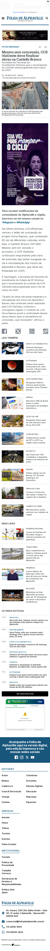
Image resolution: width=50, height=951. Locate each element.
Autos (5, 775)
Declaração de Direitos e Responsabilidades (11, 881)
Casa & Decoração (11, 791)
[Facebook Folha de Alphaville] (16, 757)
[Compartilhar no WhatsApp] (31, 331)
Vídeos (5, 828)
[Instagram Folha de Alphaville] (21, 757)
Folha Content (9, 844)
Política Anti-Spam (8, 891)
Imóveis (6, 817)
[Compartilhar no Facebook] (4, 331)
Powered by (6, 945)
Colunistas (31, 775)
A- (40, 47)
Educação (31, 791)
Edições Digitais (34, 786)
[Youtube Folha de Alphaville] (32, 757)
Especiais (31, 802)
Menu (3, 18)
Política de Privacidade (8, 863)
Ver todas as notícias (25, 694)
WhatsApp (23, 222)
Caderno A (7, 786)
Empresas (31, 796)
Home (5, 822)
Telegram (7, 222)
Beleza (5, 780)
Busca (47, 18)
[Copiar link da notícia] (45, 331)
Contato (6, 857)
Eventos (6, 839)
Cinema (5, 802)
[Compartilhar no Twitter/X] (18, 331)
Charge (5, 796)
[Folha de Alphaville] (25, 19)
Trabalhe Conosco (6, 872)
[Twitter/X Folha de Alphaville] (27, 757)
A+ (45, 47)
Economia (31, 780)
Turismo (6, 833)
